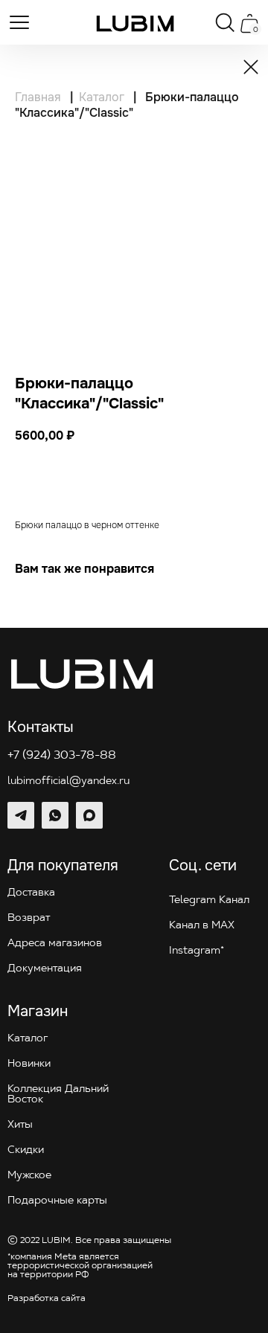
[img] (135, 23)
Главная (38, 97)
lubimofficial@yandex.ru (68, 781)
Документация (44, 968)
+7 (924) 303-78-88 (61, 756)
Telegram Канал (209, 900)
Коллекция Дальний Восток (58, 1094)
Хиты (20, 1125)
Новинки (29, 1064)
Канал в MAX (201, 925)
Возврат (28, 918)
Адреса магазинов (54, 943)
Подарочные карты (57, 1201)
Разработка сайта (46, 1298)
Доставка (31, 893)
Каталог (101, 97)
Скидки (25, 1150)
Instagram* (196, 951)
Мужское (29, 1175)
